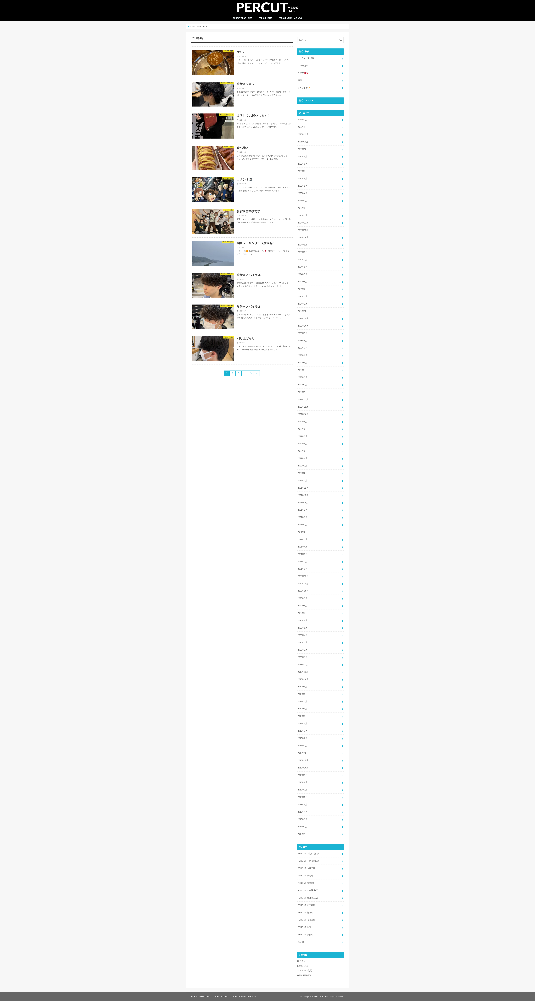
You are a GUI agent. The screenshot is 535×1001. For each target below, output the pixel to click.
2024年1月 (302, 304)
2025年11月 (303, 142)
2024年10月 (303, 237)
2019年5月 (302, 716)
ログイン (301, 961)
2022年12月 (303, 399)
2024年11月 (303, 230)
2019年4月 (302, 723)
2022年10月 (303, 414)
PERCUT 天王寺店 (306, 905)
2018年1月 (302, 834)
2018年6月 (302, 797)
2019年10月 (303, 679)
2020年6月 (302, 620)
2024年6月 (302, 267)
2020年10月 (303, 591)
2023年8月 (302, 340)
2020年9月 (302, 598)
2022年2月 (302, 473)
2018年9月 (302, 775)
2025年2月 (302, 208)
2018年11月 (303, 760)
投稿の (302, 966)
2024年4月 (302, 282)
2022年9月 (302, 422)
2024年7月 (302, 259)
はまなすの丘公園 (306, 58)
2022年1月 (302, 480)
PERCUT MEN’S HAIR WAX (290, 18)
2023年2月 (302, 385)
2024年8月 (302, 252)
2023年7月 (302, 348)
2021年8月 (302, 517)
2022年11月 (303, 407)
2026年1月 (302, 127)
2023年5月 (302, 363)
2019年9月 (302, 687)
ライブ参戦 (303, 87)
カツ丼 (301, 73)
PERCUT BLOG (320, 997)
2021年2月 (302, 561)
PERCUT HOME (265, 18)
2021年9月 (302, 510)
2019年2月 (302, 738)
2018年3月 (302, 819)
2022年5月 (302, 451)
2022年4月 (302, 458)
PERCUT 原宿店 (305, 876)
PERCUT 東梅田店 (306, 920)
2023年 (199, 26)
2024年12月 (303, 223)
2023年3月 (302, 377)
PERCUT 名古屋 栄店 (308, 890)
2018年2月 (302, 827)
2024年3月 (302, 289)
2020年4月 (302, 635)
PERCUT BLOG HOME (242, 18)
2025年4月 (302, 193)
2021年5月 (302, 539)
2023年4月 (302, 370)
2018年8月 (302, 782)
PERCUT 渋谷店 (305, 934)
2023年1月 (302, 392)
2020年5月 (302, 628)
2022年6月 (302, 444)
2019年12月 (303, 664)
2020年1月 (302, 657)
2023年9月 (302, 333)
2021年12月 (303, 488)
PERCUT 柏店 (304, 927)
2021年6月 (302, 532)
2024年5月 (302, 274)
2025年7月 (302, 171)
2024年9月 (302, 245)
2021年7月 (302, 525)
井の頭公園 (303, 65)
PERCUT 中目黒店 (306, 868)
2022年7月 (302, 436)
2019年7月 (302, 701)
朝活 (300, 80)
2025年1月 (302, 215)
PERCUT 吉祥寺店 (306, 883)
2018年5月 (302, 804)
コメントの (304, 970)
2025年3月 (302, 201)
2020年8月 (302, 606)
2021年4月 (302, 547)
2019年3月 (302, 731)
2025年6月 (302, 178)
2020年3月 (302, 642)
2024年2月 (302, 296)
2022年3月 (302, 466)
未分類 (301, 942)
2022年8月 (302, 429)
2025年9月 (302, 156)
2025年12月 (303, 134)
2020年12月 (303, 576)
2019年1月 (302, 746)
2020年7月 (302, 613)
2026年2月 (302, 119)
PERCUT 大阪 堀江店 (308, 898)
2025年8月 (302, 164)
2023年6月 (302, 355)
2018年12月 (303, 753)
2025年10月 (303, 149)
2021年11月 (303, 495)
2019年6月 (302, 709)
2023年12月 (303, 311)
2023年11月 (303, 318)
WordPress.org (304, 975)
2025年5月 (302, 186)
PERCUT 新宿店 (305, 912)
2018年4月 (302, 812)
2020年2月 (302, 650)
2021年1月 (302, 569)
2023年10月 (303, 326)
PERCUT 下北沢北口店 (308, 853)
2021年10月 (303, 503)
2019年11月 (303, 672)
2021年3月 (302, 554)
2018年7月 (302, 790)
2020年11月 (303, 583)
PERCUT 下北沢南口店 (308, 861)
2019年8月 (302, 694)
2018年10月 (303, 768)
